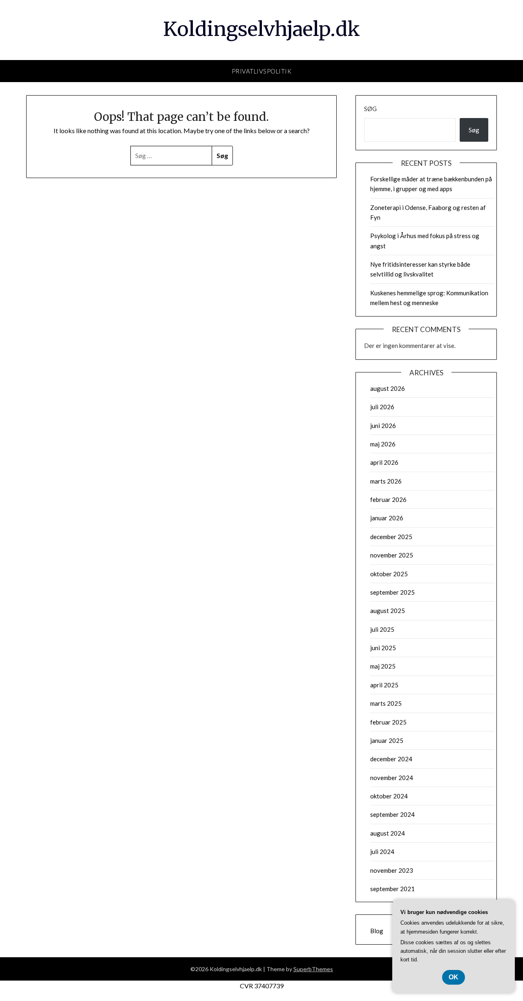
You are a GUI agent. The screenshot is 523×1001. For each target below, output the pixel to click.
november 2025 (391, 555)
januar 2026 (386, 518)
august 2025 (387, 610)
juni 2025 (383, 647)
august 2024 (387, 833)
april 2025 (384, 685)
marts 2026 (386, 481)
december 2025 (391, 536)
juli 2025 (382, 629)
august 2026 (387, 388)
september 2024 (392, 814)
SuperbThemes (313, 968)
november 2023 (391, 870)
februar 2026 (388, 499)
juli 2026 (382, 406)
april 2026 (384, 462)
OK (453, 977)
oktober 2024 (389, 796)
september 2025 (392, 592)
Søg (370, 108)
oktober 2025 (389, 573)
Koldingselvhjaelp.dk (261, 29)
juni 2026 (383, 425)
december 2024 (391, 758)
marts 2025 (386, 703)
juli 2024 (382, 851)
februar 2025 (388, 722)
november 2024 (391, 777)
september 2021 (392, 888)
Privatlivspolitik (262, 71)
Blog (376, 930)
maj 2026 (383, 444)
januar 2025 (386, 740)
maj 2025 (383, 666)
